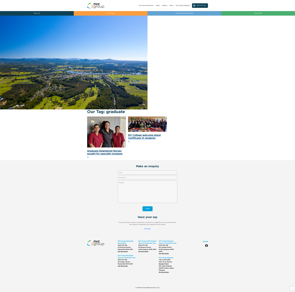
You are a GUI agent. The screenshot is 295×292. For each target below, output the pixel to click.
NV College (111, 13)
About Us (37, 13)
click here (147, 228)
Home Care (258, 13)
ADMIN (157, 287)
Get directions (123, 251)
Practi (158, 5)
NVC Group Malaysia (183, 5)
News (171, 5)
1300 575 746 (201, 5)
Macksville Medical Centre (184, 13)
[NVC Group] (95, 5)
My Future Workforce (146, 5)
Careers (164, 5)
